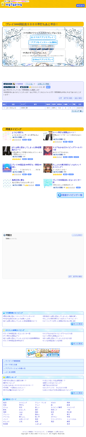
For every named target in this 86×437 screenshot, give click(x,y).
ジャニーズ (71, 407)
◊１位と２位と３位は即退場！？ (54, 380)
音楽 (4, 405)
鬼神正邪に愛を (18, 180)
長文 (20, 407)
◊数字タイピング (9, 383)
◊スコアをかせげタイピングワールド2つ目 (57, 333)
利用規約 (50, 432)
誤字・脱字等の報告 (65, 98)
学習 (68, 417)
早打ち (21, 405)
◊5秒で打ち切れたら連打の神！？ (14, 380)
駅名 (4, 410)
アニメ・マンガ (40, 402)
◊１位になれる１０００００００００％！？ (18, 385)
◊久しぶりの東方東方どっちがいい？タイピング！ (60, 318)
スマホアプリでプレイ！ (44, 37)
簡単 (68, 402)
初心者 (69, 412)
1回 (52, 414)
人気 (20, 421)
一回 (68, 410)
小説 (20, 414)
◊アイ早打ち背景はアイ (11, 336)
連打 (36, 410)
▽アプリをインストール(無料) (43, 42)
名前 (36, 421)
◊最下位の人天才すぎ (50, 385)
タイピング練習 (56, 407)
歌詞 (4, 402)
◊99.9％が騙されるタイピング (13, 390)
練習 (68, 421)
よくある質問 (10, 372)
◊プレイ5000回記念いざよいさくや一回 (16, 333)
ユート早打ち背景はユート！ (64, 132)
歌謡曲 (5, 424)
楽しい (37, 407)
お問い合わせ (59, 432)
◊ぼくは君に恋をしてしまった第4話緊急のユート (20, 321)
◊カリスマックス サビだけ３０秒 (55, 388)
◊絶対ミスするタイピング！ (52, 383)
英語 (52, 421)
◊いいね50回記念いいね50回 (52, 341)
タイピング (23, 402)
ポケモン (54, 417)
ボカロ (53, 402)
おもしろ (22, 410)
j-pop (21, 412)
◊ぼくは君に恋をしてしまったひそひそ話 (57, 338)
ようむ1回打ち (18, 132)
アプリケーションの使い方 (15, 368)
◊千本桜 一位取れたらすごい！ (14, 388)
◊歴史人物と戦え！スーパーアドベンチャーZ (18, 316)
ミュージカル (71, 419)
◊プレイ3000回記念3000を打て (13, 341)
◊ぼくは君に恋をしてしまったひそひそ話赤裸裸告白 (21, 338)
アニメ (37, 405)
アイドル (6, 417)
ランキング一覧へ (77, 111)
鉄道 (68, 405)
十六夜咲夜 (19, 84)
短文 (48, 87)
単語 (36, 419)
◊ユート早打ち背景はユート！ (53, 336)
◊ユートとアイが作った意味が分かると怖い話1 (59, 321)
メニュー (80, 5)
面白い (37, 414)
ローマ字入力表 (11, 364)
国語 (36, 412)
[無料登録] (43, 352)
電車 (4, 412)
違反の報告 (78, 98)
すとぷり (6, 421)
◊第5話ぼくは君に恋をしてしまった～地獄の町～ (60, 316)
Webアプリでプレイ (44, 59)
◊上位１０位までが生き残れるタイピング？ (58, 390)
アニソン (6, 414)
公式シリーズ (24, 419)
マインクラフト (56, 419)
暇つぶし (22, 417)
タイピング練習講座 (12, 361)
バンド (5, 419)
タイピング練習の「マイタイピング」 (34, 432)
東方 (68, 414)
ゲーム (5, 407)
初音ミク (54, 410)
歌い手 (37, 417)
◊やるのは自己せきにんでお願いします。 (17, 318)
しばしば (38, 424)
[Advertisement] (43, 15)
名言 (68, 424)
